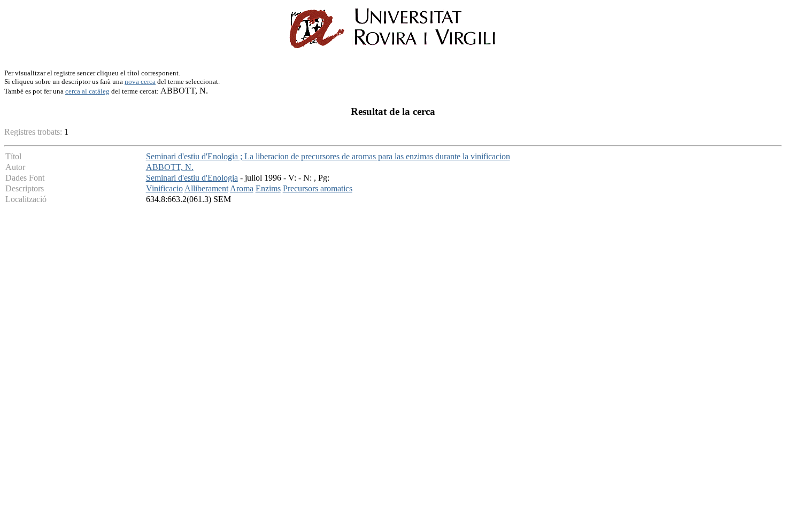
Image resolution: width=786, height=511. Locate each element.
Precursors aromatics (317, 188)
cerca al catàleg (87, 91)
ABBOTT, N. (170, 167)
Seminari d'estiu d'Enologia (192, 177)
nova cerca (140, 82)
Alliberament (206, 188)
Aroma (241, 188)
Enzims (268, 188)
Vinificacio (164, 188)
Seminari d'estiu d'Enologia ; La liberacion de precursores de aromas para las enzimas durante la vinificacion (328, 156)
